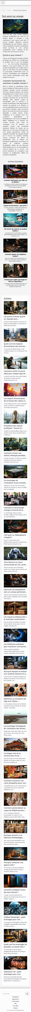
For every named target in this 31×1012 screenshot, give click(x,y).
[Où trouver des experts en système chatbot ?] (15, 220)
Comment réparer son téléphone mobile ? (15, 255)
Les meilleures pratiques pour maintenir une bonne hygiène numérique (15, 646)
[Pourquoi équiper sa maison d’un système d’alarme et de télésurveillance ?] (15, 662)
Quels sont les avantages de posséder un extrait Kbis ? (15, 945)
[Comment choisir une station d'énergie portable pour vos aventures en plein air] (15, 444)
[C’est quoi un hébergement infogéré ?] (15, 526)
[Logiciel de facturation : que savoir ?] (15, 197)
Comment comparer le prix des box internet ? (14, 891)
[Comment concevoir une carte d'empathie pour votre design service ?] (15, 772)
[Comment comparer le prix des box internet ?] (15, 881)
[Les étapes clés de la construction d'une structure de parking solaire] (15, 744)
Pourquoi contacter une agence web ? (13, 863)
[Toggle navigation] (3, 2)
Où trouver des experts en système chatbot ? (15, 230)
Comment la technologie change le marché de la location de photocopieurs (14, 510)
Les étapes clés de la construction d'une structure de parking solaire (15, 755)
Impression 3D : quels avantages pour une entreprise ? (12, 974)
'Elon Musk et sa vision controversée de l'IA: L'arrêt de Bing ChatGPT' (15, 564)
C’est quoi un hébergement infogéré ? (15, 536)
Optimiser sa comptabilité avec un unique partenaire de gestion (15, 592)
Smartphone (15, 997)
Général (9, 10)
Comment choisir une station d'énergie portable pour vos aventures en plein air (15, 456)
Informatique (15, 1001)
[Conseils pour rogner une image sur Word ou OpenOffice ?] (15, 271)
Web (15, 1003)
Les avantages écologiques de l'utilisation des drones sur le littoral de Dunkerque (15, 728)
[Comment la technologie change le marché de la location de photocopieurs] (15, 499)
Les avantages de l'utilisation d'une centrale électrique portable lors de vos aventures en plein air (15, 484)
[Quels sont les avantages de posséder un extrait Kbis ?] (15, 935)
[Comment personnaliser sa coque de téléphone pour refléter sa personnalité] (15, 799)
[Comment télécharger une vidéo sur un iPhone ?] (15, 171)
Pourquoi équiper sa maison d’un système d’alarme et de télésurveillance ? (15, 673)
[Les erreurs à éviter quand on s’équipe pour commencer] (15, 307)
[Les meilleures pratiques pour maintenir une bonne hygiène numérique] (15, 635)
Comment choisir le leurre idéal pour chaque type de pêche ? (14, 373)
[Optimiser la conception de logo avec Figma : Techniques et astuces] (15, 690)
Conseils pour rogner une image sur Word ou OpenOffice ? (15, 280)
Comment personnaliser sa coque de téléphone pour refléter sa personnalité (15, 810)
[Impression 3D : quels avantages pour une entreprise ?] (15, 963)
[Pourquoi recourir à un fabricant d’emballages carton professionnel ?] (15, 826)
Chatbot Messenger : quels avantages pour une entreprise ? (14, 919)
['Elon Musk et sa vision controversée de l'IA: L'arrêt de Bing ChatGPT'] (15, 553)
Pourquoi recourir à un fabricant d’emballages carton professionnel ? (13, 837)
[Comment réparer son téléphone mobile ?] (15, 245)
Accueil (3, 10)
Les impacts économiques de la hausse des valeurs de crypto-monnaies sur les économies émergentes (15, 402)
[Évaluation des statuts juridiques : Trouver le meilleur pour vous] (15, 417)
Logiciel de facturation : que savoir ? (15, 205)
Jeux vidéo (15, 1006)
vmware (5, 64)
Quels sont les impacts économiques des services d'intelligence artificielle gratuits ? (14, 347)
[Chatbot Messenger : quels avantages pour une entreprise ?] (15, 908)
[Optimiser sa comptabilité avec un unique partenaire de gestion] (15, 580)
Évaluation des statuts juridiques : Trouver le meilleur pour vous (13, 428)
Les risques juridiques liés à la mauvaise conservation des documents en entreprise (15, 620)
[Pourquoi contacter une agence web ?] (15, 853)
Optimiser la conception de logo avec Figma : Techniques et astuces (15, 701)
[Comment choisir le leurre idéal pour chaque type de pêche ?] (15, 362)
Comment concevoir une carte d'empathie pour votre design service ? (15, 783)
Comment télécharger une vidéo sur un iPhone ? (15, 181)
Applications (15, 999)
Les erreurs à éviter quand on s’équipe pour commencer (14, 319)
